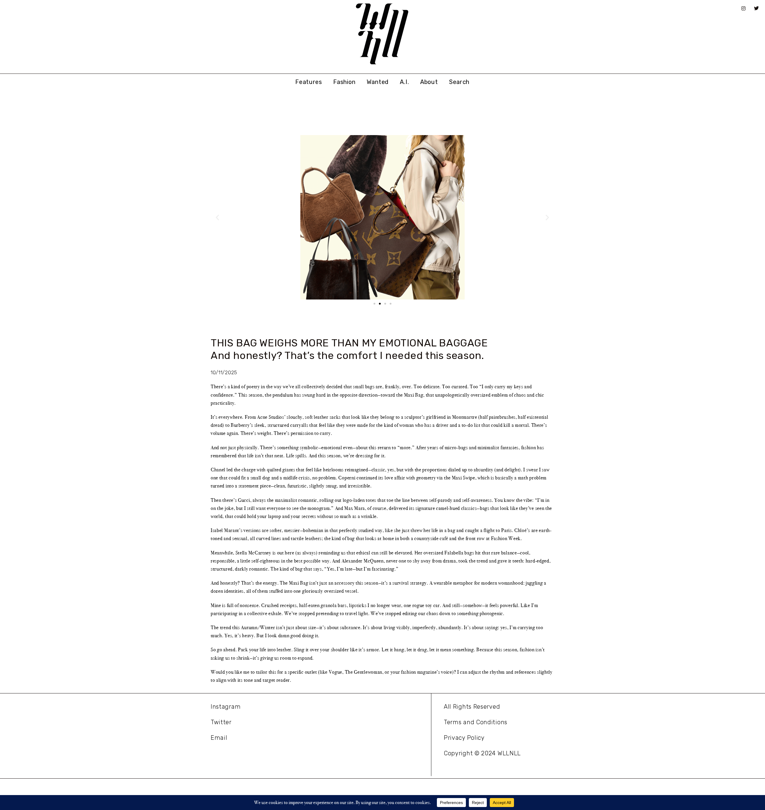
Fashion (344, 81)
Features (308, 81)
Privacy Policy (464, 737)
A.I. (404, 81)
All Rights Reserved (472, 706)
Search (459, 81)
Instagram (226, 706)
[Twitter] (756, 8)
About (429, 81)
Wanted (378, 81)
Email (219, 737)
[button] (217, 217)
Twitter (221, 722)
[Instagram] (743, 8)
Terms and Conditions (475, 722)
